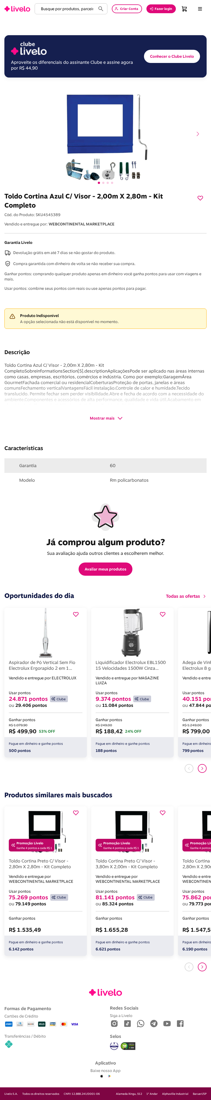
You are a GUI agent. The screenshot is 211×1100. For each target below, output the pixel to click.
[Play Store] (109, 1076)
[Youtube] (167, 1024)
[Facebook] (180, 1024)
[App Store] (101, 1076)
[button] (66, 8)
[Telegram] (153, 1024)
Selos (115, 1036)
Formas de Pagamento (27, 1008)
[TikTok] (127, 1024)
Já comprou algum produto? (105, 541)
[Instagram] (114, 1024)
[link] (17, 9)
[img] (128, 1046)
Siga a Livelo (121, 1015)
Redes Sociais (124, 1008)
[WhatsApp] (140, 1024)
